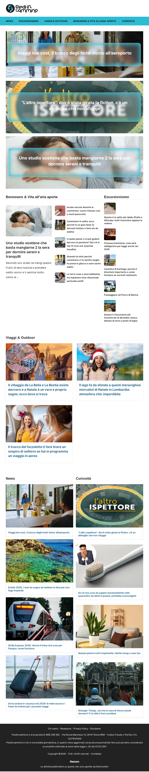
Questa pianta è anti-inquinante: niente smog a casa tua (109, 653)
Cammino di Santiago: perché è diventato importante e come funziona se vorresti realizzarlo (120, 272)
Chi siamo (53, 728)
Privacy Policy (80, 728)
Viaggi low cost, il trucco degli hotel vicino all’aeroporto (75, 53)
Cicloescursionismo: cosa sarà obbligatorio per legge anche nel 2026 (121, 246)
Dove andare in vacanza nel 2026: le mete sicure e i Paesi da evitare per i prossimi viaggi (36, 705)
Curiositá (128, 21)
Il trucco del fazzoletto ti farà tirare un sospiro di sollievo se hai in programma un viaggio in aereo (38, 451)
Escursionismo (29, 21)
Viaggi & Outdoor (56, 21)
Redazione (65, 728)
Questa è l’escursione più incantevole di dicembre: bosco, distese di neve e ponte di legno (121, 317)
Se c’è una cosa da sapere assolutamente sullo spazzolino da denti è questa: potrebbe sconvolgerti (107, 594)
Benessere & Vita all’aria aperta (94, 21)
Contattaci (96, 753)
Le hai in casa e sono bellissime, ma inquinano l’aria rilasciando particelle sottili (83, 277)
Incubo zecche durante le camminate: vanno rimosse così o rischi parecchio (83, 211)
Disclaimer (95, 728)
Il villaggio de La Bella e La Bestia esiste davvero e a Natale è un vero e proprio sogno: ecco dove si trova (38, 389)
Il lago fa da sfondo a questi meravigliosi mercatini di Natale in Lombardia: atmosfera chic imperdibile (110, 389)
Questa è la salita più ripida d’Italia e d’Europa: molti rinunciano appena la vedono (123, 220)
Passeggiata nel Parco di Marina (121, 294)
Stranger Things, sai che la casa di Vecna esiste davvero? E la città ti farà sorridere (104, 712)
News (9, 21)
